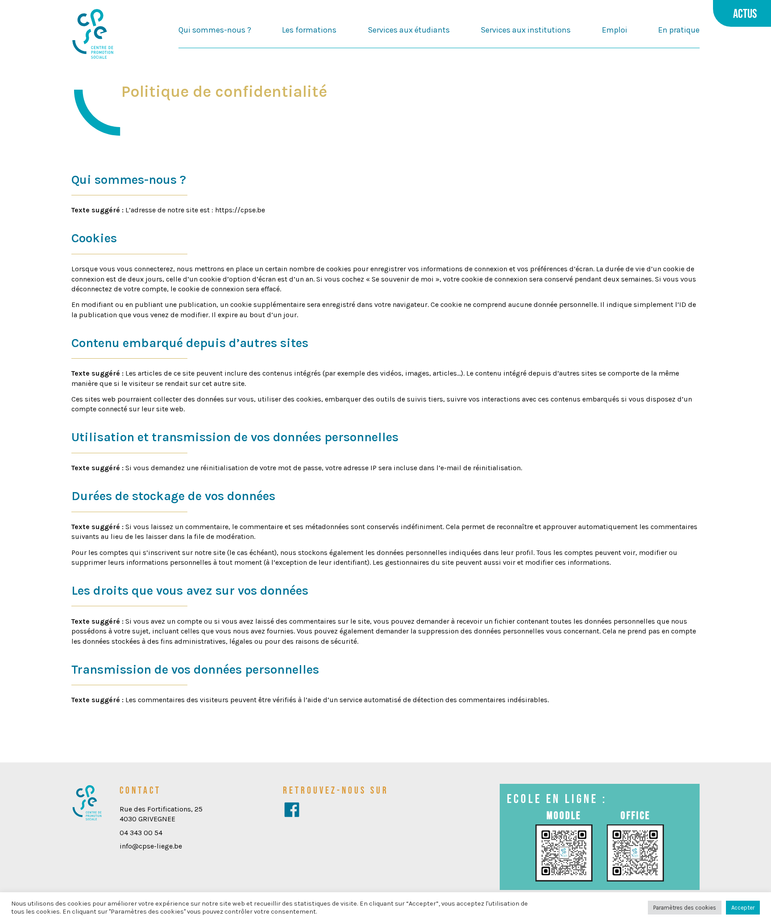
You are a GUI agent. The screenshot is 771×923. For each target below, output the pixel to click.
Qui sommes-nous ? (214, 30)
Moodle (564, 815)
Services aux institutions (526, 30)
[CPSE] (92, 34)
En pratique (679, 30)
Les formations (309, 30)
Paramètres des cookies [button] (684, 907)
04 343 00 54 (141, 832)
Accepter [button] (742, 907)
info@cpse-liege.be (151, 846)
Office (636, 815)
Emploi (614, 30)
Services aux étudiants (409, 30)
